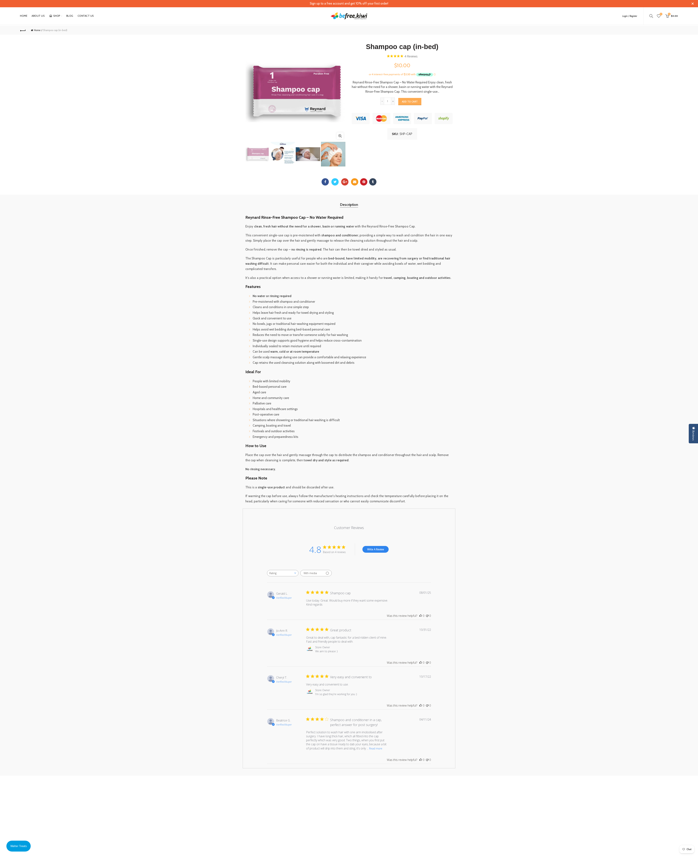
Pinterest (363, 181)
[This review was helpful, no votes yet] (420, 616)
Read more (375, 748)
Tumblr (372, 181)
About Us (38, 15)
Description (349, 204)
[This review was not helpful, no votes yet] (427, 616)
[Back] (22, 30)
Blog (69, 15)
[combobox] (282, 573)
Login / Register (629, 16)
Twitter (335, 181)
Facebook (325, 181)
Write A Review (375, 549)
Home (23, 15)
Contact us (86, 15)
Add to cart (410, 101)
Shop (56, 15)
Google (344, 181)
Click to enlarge (340, 135)
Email (354, 181)
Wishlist (660, 14)
